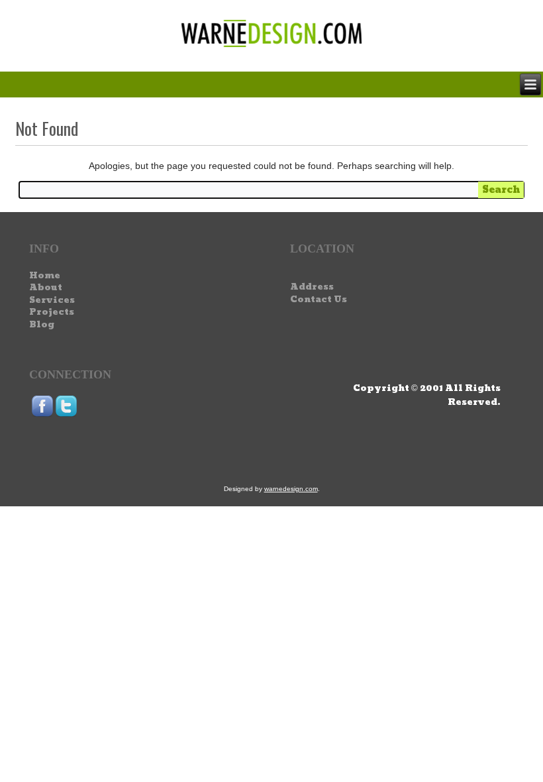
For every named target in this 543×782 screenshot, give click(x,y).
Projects (51, 312)
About (45, 288)
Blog (41, 325)
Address (312, 287)
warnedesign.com (291, 488)
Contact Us (318, 299)
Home (44, 276)
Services (52, 300)
